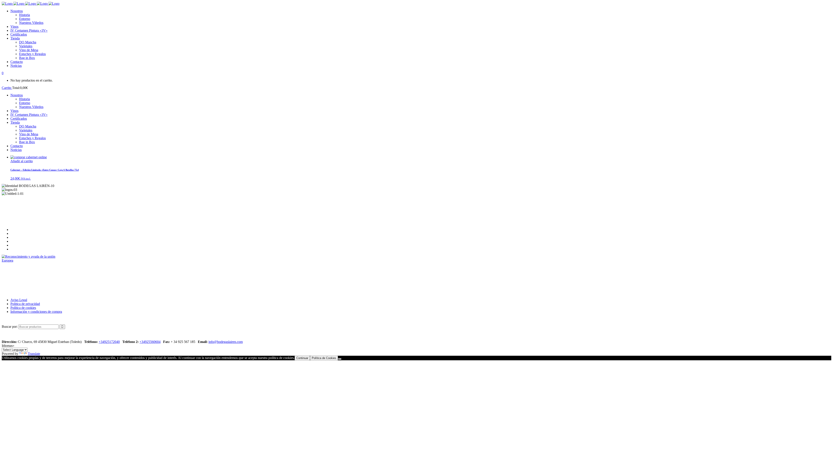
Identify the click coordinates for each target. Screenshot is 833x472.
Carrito (7, 88)
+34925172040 (109, 342)
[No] (339, 359)
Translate (34, 354)
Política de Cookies (324, 358)
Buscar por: (10, 326)
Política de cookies (23, 308)
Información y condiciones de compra (36, 311)
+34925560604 (150, 342)
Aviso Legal (18, 300)
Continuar (302, 358)
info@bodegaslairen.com (225, 342)
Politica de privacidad (25, 304)
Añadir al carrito (21, 161)
